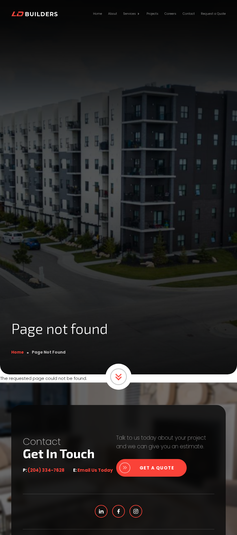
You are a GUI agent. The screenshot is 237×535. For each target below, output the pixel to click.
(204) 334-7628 (46, 470)
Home (17, 352)
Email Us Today (95, 470)
